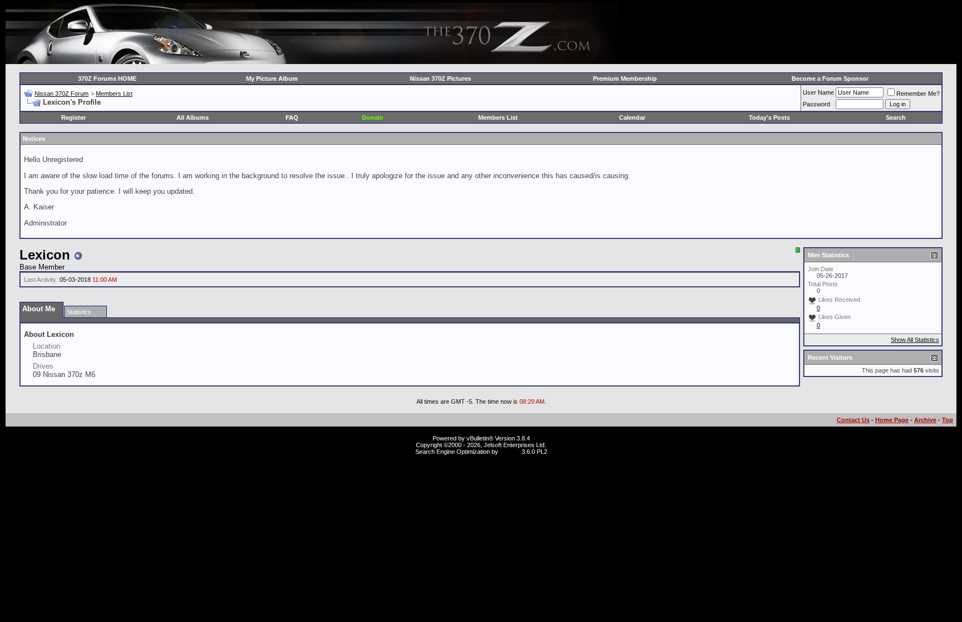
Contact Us (853, 420)
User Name (818, 92)
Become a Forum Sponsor (830, 78)
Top (947, 420)
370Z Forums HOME (107, 78)
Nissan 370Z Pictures (440, 78)
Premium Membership (625, 78)
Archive (925, 420)
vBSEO (510, 451)
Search (896, 117)
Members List (114, 93)
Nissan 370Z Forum (62, 93)
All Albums (192, 117)
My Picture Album (272, 78)
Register (73, 117)
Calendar (632, 117)
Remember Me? (918, 93)
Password (816, 104)
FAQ (292, 117)
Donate (372, 117)
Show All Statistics (915, 339)
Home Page (892, 420)
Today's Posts (769, 117)
